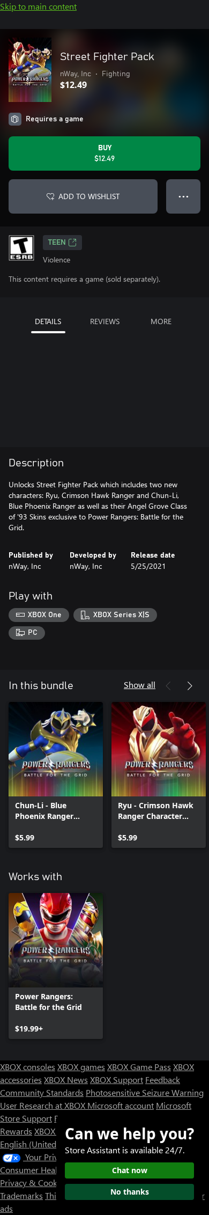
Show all (139, 684)
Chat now (129, 1170)
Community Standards (42, 1092)
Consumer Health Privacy (47, 1169)
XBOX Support (116, 1079)
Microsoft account (120, 1105)
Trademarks (21, 1195)
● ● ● (183, 196)
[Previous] (168, 685)
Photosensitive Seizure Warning (145, 1092)
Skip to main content (38, 6)
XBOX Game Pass (139, 1066)
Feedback (162, 1079)
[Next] (189, 685)
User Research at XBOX (43, 1105)
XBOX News (66, 1079)
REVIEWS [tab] (105, 321)
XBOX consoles (27, 1066)
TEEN (57, 242)
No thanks (129, 1192)
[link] (56, 775)
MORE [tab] (161, 321)
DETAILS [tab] (48, 321)
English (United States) (42, 1144)
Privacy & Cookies (34, 1182)
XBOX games (81, 1066)
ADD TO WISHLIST (89, 196)
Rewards (16, 1131)
